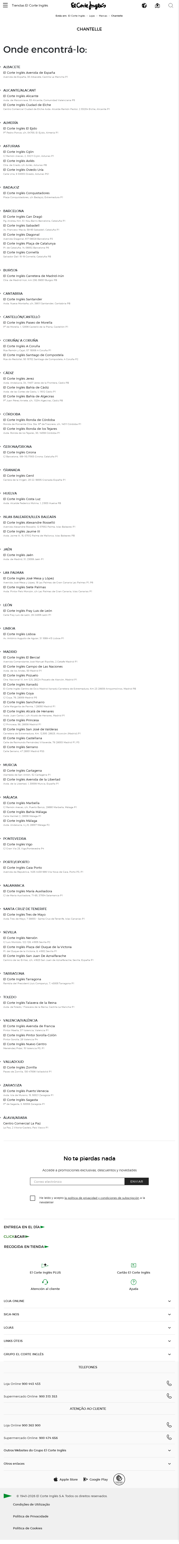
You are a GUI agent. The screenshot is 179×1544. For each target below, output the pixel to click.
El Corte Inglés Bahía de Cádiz (26, 387)
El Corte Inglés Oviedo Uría (23, 170)
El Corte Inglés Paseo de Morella (27, 322)
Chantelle (89, 29)
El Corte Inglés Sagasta (20, 1100)
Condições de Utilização (31, 1504)
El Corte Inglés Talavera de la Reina (30, 1003)
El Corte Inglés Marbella (21, 803)
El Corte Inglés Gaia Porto (22, 867)
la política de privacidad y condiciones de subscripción (101, 1198)
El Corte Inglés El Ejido (20, 128)
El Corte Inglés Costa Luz (22, 499)
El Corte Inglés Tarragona (22, 979)
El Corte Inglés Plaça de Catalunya (29, 243)
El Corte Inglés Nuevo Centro (25, 1044)
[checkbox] (33, 1198)
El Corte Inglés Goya (18, 693)
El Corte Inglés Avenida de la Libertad (31, 779)
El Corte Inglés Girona (19, 452)
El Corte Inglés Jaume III (21, 531)
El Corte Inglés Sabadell (21, 225)
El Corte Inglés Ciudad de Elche (27, 105)
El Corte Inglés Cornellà (21, 252)
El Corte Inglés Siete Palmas (24, 587)
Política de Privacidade (30, 1516)
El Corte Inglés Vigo (17, 844)
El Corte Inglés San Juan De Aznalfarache (34, 956)
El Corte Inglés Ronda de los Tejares (30, 429)
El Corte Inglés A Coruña (21, 346)
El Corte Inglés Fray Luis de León (27, 611)
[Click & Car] (17, 1237)
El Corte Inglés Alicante (20, 96)
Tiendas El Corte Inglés (30, 5)
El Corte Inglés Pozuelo (20, 675)
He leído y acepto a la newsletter (92, 1200)
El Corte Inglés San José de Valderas (30, 729)
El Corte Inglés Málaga (20, 821)
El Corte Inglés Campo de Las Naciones (33, 666)
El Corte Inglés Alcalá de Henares (28, 711)
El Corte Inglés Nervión (20, 938)
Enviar (136, 1181)
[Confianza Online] (119, 1479)
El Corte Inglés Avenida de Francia (29, 1026)
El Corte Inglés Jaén (18, 555)
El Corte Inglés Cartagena (22, 770)
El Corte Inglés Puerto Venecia (26, 1091)
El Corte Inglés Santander (22, 299)
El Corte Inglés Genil (18, 475)
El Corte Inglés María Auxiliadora (27, 891)
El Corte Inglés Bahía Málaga (25, 812)
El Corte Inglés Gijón (18, 152)
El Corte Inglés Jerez (18, 378)
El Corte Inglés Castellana (22, 738)
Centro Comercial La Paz (22, 1123)
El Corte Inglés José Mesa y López (28, 578)
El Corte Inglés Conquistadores (26, 193)
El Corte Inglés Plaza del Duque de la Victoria (37, 947)
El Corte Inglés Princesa (21, 720)
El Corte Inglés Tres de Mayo (24, 914)
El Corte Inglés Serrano (20, 747)
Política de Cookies (27, 1528)
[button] (5, 5)
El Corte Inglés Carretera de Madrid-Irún (33, 276)
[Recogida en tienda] (26, 1246)
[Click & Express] (25, 1227)
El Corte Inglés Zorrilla (20, 1067)
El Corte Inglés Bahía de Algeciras (28, 396)
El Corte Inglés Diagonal (21, 234)
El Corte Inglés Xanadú (20, 684)
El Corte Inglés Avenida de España (29, 72)
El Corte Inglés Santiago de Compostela (33, 355)
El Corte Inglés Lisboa (19, 634)
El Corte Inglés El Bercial (21, 657)
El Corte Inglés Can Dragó (22, 216)
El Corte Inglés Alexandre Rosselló (29, 522)
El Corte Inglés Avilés (18, 161)
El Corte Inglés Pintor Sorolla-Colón (30, 1035)
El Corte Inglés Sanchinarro (23, 702)
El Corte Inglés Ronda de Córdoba (29, 420)
